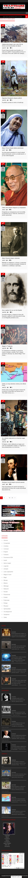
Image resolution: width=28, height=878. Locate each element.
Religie (6, 603)
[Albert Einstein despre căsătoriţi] (14, 239)
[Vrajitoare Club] (14, 8)
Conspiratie (7, 543)
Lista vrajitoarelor (8, 571)
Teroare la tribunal (15, 743)
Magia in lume (7, 574)
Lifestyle (6, 569)
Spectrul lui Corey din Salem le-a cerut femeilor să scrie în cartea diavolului (19, 708)
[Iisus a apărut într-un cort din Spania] (14, 290)
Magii (5, 577)
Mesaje (6, 580)
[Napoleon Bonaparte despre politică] (14, 78)
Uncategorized (8, 611)
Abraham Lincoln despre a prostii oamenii (13, 482)
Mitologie (6, 586)
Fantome (6, 554)
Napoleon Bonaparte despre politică (12, 98)
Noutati (6, 591)
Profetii (5, 597)
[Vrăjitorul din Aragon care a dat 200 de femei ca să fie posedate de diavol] (14, 33)
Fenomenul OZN (8, 557)
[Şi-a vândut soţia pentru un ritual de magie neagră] (14, 418)
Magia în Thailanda (7, 346)
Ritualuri (6, 606)
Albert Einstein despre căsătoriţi (10, 258)
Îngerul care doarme (16, 677)
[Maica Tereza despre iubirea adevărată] (14, 128)
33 (12, 497)
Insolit (5, 560)
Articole (6, 540)
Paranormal (7, 594)
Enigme (6, 551)
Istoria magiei (7, 563)
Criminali (6, 549)
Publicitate (6, 600)
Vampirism (6, 614)
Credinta (6, 546)
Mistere (6, 583)
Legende (6, 566)
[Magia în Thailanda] (14, 334)
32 (9, 497)
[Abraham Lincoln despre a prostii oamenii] (14, 467)
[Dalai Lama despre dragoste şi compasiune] (14, 184)
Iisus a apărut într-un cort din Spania (12, 310)
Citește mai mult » (6, 638)
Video (5, 617)
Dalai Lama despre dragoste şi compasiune (14, 207)
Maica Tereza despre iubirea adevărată (12, 148)
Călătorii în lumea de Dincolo (18, 653)
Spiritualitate (7, 608)
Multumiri (6, 588)
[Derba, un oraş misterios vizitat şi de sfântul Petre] (14, 372)
